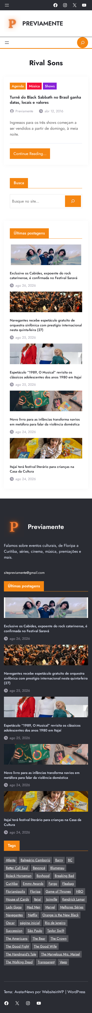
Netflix (32, 914)
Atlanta (10, 860)
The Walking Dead (19, 962)
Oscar (10, 922)
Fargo (53, 883)
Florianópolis (15, 891)
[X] (75, 5)
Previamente (42, 23)
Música (34, 86)
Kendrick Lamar (73, 899)
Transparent (46, 962)
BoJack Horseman (18, 875)
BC (70, 860)
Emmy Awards (33, 883)
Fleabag (68, 883)
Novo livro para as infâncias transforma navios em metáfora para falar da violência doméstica (45, 422)
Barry (59, 860)
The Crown (58, 938)
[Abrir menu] (7, 5)
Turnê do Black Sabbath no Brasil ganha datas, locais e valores (45, 100)
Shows (50, 86)
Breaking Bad (64, 875)
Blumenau (57, 867)
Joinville (51, 899)
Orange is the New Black (60, 914)
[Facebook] (55, 5)
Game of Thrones (58, 891)
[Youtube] (84, 5)
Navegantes (14, 914)
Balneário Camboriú (35, 860)
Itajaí (37, 899)
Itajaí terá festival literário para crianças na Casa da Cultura (42, 469)
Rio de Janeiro (55, 922)
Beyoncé (39, 867)
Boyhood (43, 875)
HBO (79, 891)
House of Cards (17, 899)
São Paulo (34, 930)
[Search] (73, 201)
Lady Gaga (14, 907)
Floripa (35, 891)
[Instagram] (65, 5)
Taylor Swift (55, 930)
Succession (14, 930)
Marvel (50, 907)
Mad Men (33, 907)
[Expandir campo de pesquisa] (82, 42)
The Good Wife (45, 946)
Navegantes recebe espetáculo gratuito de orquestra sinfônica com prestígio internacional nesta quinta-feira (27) (46, 325)
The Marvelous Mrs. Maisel (60, 954)
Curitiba (12, 883)
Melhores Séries (71, 907)
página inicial (30, 922)
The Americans (16, 938)
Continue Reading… (31, 152)
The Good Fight (17, 946)
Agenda (18, 86)
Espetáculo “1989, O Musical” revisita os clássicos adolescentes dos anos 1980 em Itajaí (45, 375)
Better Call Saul (17, 867)
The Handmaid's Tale (21, 954)
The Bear (39, 938)
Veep (63, 962)
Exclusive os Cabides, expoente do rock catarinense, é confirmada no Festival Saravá (43, 276)
